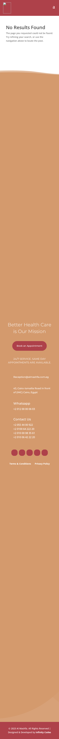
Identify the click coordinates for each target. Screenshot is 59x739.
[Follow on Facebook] (14, 453)
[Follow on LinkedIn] (37, 453)
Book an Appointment (29, 345)
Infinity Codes (43, 732)
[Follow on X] (29, 453)
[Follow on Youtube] (45, 453)
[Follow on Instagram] (22, 453)
